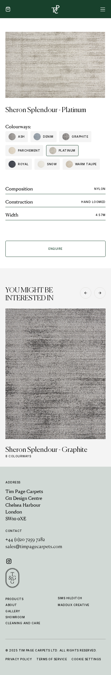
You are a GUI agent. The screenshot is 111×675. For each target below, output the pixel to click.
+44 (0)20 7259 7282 (25, 540)
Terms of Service (51, 659)
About (11, 605)
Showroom (15, 617)
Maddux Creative (73, 605)
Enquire (55, 248)
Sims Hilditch (70, 598)
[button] (8, 9)
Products (14, 599)
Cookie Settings (86, 659)
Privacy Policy (18, 659)
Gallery (12, 611)
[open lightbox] (55, 65)
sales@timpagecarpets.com (33, 547)
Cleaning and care (22, 623)
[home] (55, 9)
